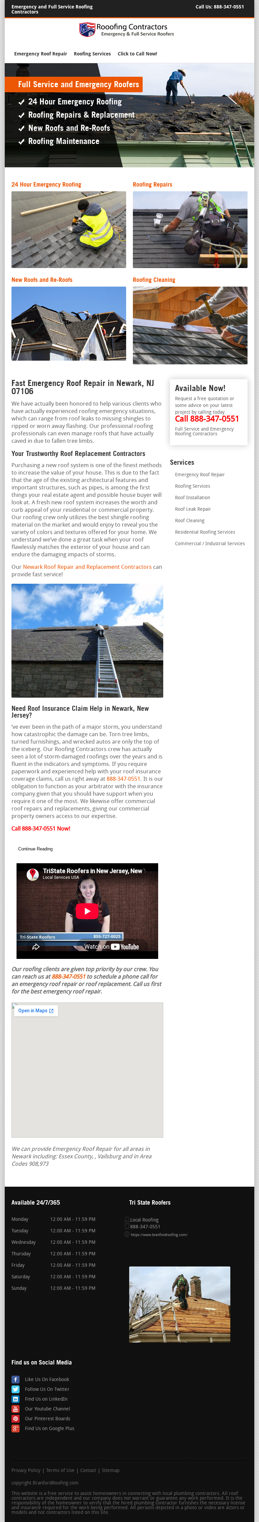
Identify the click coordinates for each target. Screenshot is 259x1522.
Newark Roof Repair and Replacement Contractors (87, 567)
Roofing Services (92, 53)
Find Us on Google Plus (49, 1428)
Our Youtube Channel (47, 1409)
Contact (88, 1471)
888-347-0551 (229, 6)
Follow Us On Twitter (47, 1389)
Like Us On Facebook (47, 1379)
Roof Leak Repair (193, 509)
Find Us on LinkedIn (46, 1399)
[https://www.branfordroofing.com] (129, 36)
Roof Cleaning (189, 521)
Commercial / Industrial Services (210, 544)
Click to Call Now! (137, 53)
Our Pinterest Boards (47, 1419)
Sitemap (110, 1471)
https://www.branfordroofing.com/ (159, 1235)
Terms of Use (60, 1471)
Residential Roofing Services (205, 532)
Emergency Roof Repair (40, 53)
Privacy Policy (25, 1471)
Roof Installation (192, 498)
